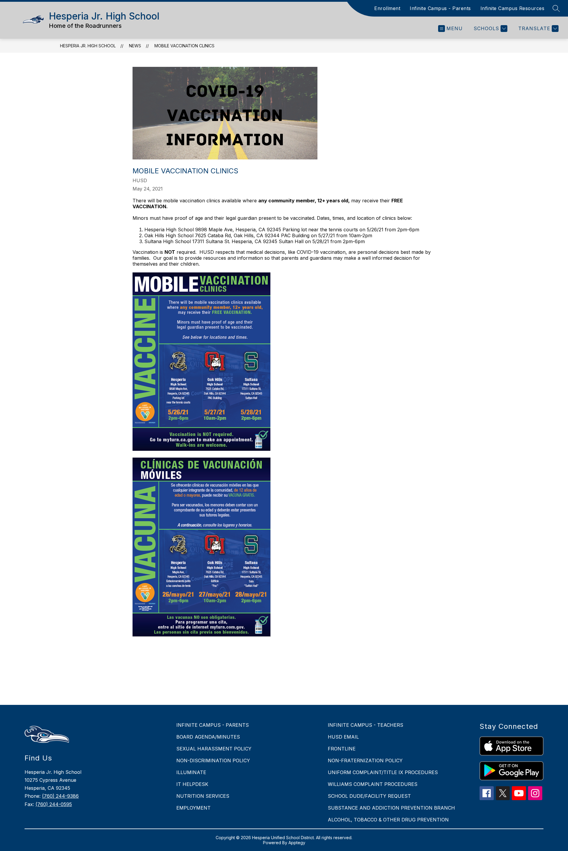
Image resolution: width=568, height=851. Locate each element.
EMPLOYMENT (193, 808)
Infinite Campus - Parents (440, 8)
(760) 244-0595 (54, 804)
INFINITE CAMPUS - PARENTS (212, 725)
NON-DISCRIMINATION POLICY (213, 760)
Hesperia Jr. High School (88, 45)
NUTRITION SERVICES (202, 796)
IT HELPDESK (192, 784)
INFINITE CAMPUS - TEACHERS (365, 725)
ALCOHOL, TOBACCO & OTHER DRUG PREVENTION (388, 820)
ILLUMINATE (191, 772)
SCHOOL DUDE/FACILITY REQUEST (369, 796)
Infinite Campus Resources (512, 8)
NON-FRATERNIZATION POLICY (365, 760)
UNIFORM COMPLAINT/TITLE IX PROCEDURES (383, 772)
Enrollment (387, 8)
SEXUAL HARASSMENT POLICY (213, 749)
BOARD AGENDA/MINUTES (208, 737)
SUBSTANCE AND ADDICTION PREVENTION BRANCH (391, 808)
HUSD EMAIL (343, 737)
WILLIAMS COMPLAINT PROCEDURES (372, 784)
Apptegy (296, 842)
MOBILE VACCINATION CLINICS (184, 45)
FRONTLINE (342, 749)
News (135, 45)
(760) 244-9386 (60, 796)
